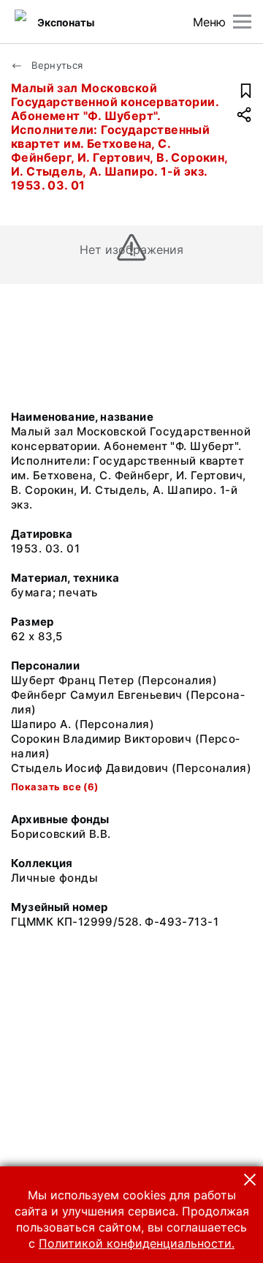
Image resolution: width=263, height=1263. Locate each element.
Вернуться (55, 65)
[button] (250, 1180)
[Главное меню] (242, 21)
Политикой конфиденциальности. (137, 1243)
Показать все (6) (55, 786)
